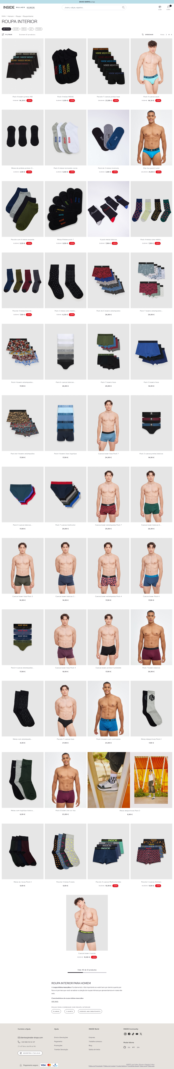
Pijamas (56, 1011)
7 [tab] (140, 111)
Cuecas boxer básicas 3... (66, 596)
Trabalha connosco (95, 1041)
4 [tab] (136, 40)
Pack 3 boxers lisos (151, 382)
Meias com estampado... (22, 739)
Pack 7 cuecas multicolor (66, 525)
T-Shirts (69, 1011)
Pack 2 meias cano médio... (65, 311)
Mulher (20, 7)
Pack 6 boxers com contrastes (108, 739)
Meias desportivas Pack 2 (151, 739)
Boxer (16, 29)
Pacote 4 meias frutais (65, 882)
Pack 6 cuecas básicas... (65, 382)
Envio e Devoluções (61, 1037)
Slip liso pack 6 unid (151, 168)
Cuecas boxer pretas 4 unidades (108, 668)
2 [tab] (48, 40)
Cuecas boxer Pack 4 (151, 596)
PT (133, 1047)
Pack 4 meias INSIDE (65, 97)
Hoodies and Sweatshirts (90, 1011)
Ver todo (6, 29)
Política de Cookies (109, 1066)
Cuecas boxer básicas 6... (151, 525)
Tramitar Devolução (61, 1050)
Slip (31, 29)
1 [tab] (47, 40)
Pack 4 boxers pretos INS (23, 97)
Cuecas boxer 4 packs (87, 953)
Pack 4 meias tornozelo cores (65, 168)
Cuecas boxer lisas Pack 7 (108, 454)
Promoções (58, 1045)
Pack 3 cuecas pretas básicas (151, 454)
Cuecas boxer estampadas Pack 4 (108, 596)
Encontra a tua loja (31, 1053)
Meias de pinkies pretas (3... (22, 168)
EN (138, 1047)
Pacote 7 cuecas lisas (65, 739)
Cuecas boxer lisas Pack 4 (65, 668)
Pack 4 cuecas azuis (151, 97)
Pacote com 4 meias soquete (22, 240)
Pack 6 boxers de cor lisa (66, 811)
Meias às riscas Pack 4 (23, 882)
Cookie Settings (122, 1066)
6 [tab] (95, 111)
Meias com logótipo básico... (22, 811)
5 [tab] (137, 40)
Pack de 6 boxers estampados (108, 311)
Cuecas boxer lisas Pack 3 (22, 596)
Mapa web (151, 1066)
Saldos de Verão (94, 1050)
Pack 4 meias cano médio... (151, 240)
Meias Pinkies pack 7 (65, 240)
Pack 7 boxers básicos (151, 668)
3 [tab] (49, 40)
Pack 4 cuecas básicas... (22, 525)
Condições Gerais (133, 1066)
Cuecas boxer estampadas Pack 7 (108, 525)
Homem (31, 7)
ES (129, 1047)
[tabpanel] (22, 66)
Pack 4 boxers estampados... (22, 382)
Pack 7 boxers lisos (108, 382)
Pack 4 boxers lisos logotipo (65, 454)
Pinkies (38, 29)
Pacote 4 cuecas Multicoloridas (108, 882)
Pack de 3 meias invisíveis (108, 168)
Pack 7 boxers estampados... (151, 311)
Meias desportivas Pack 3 (130, 811)
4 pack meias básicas (108, 240)
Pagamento (58, 1041)
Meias (24, 29)
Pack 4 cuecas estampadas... (22, 668)
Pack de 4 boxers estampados (23, 454)
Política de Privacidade (96, 1066)
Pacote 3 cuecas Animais (151, 882)
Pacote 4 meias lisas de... (23, 311)
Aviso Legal (143, 1066)
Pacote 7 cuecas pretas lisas (108, 97)
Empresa (92, 1037)
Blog (90, 1045)
